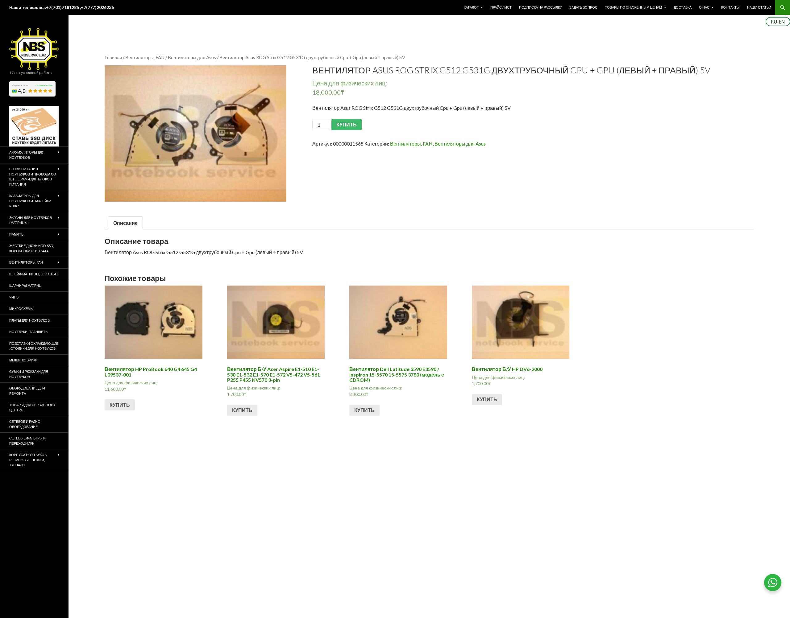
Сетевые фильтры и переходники (27, 440)
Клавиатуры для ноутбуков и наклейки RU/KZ (30, 201)
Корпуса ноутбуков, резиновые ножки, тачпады (28, 460)
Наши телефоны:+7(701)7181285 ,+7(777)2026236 (61, 7)
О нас (704, 7)
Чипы (14, 297)
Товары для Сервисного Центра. (32, 407)
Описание (125, 223)
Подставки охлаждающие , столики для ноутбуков (33, 346)
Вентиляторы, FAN (144, 57)
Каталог (471, 7)
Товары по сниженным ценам (633, 7)
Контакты (730, 7)
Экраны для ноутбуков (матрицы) (30, 220)
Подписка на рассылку (540, 7)
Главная (113, 57)
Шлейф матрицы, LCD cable (34, 274)
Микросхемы (21, 309)
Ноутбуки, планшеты (28, 332)
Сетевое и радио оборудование (24, 424)
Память (16, 234)
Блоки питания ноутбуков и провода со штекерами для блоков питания (32, 176)
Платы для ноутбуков (29, 320)
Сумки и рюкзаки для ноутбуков (28, 374)
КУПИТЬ (346, 124)
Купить (120, 405)
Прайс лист (501, 7)
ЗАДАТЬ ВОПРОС (583, 7)
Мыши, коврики (23, 360)
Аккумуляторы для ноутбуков (26, 154)
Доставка (683, 7)
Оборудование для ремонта (27, 390)
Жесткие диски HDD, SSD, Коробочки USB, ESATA (31, 248)
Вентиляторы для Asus (192, 57)
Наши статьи (759, 7)
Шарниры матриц (25, 285)
